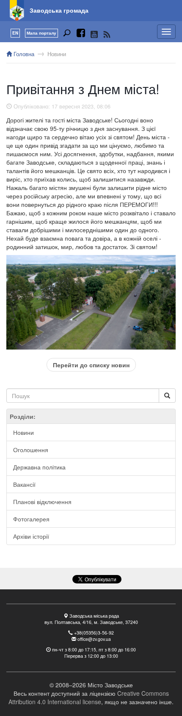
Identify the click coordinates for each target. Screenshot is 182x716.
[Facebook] (80, 34)
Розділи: (23, 416)
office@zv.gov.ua (94, 639)
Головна (23, 54)
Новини (56, 54)
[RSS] (107, 34)
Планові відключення (42, 501)
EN (15, 33)
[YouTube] (94, 34)
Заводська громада (59, 10)
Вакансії (24, 484)
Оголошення (30, 449)
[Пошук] (67, 34)
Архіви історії (31, 536)
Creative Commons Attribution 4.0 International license (88, 697)
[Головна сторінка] (17, 10)
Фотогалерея (31, 519)
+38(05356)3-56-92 (94, 632)
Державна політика (39, 467)
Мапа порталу (41, 33)
